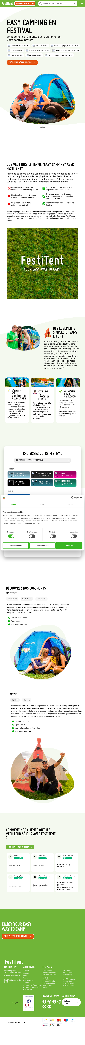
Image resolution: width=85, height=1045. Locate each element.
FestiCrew (27, 978)
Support (26, 973)
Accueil (26, 971)
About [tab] (70, 504)
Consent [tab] (14, 504)
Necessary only (16, 545)
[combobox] (60, 3)
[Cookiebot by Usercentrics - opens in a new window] (72, 498)
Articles (26, 983)
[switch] (32, 536)
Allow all (69, 545)
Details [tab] (42, 504)
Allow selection (43, 545)
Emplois (26, 975)
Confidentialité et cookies (32, 985)
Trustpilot (42, 127)
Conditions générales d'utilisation (31, 988)
